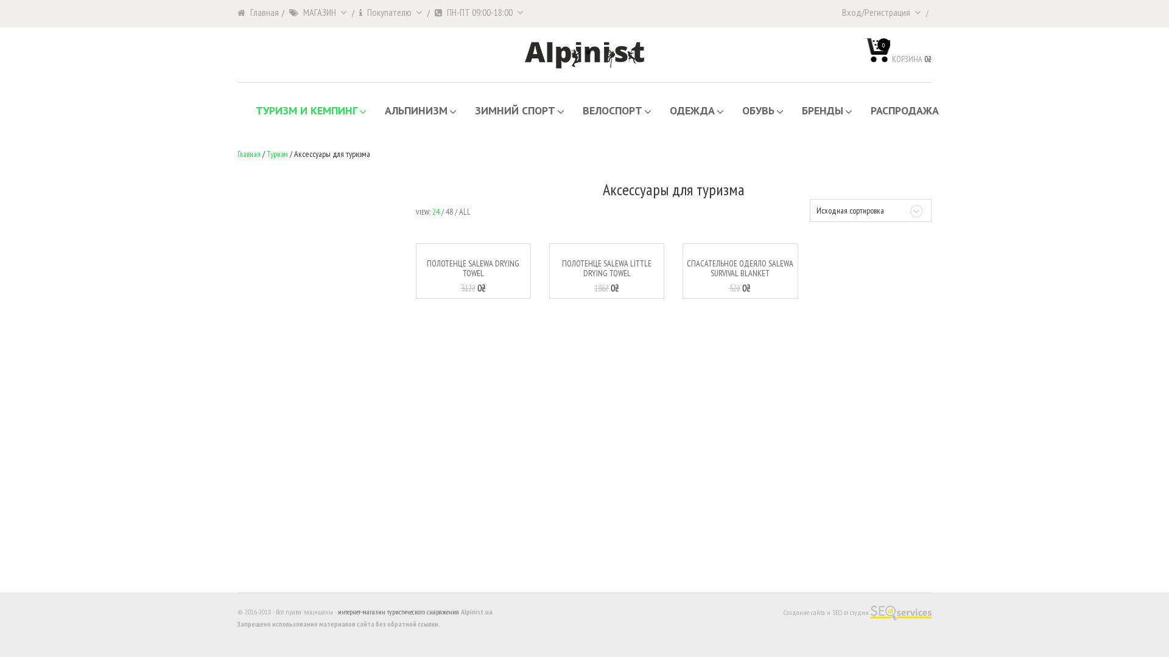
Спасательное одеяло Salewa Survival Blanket (740, 268)
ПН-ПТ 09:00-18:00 (480, 12)
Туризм (277, 153)
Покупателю (389, 12)
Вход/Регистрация (876, 12)
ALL (465, 211)
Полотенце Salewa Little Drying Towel (606, 268)
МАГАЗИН (319, 12)
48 (449, 211)
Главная (264, 12)
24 (436, 211)
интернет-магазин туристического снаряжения (398, 611)
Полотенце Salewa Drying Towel (473, 268)
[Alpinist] (584, 54)
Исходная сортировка (850, 210)
